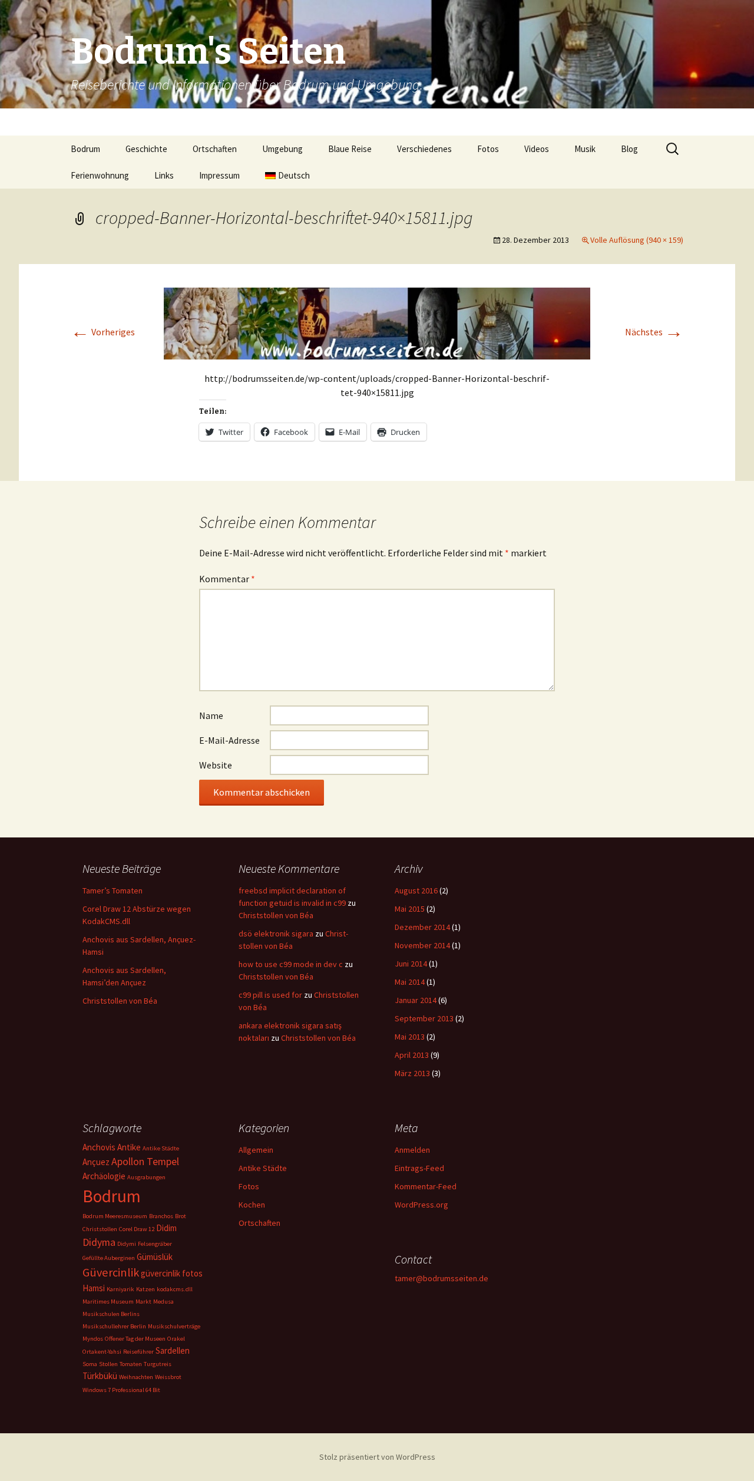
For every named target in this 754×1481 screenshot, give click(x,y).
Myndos (92, 1339)
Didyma (98, 1242)
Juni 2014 (411, 963)
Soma (89, 1364)
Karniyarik (120, 1289)
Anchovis (98, 1147)
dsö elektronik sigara (276, 933)
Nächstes (654, 332)
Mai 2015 (410, 908)
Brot (180, 1216)
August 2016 (416, 890)
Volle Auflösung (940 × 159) (636, 240)
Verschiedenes (424, 148)
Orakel (176, 1339)
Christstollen (99, 1229)
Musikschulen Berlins (111, 1314)
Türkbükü (99, 1375)
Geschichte (146, 148)
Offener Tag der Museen (135, 1339)
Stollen (108, 1364)
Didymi (126, 1244)
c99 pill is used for (270, 994)
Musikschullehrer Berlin (114, 1326)
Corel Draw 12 (136, 1229)
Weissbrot (168, 1377)
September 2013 (424, 1018)
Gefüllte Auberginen (108, 1258)
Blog (629, 148)
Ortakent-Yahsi (101, 1351)
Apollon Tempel (145, 1161)
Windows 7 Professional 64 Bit (121, 1390)
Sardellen (173, 1350)
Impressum (219, 175)
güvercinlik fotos (172, 1273)
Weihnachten (136, 1377)
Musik (585, 148)
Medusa (163, 1301)
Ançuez (96, 1161)
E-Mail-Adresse (229, 740)
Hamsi (93, 1288)
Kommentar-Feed (426, 1186)
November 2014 (422, 945)
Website (215, 765)
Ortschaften (215, 148)
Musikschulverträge (174, 1326)
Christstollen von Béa (119, 1000)
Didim (166, 1227)
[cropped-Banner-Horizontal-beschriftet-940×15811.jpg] (377, 322)
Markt (143, 1301)
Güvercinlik (110, 1272)
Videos (536, 148)
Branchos (161, 1216)
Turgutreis (157, 1364)
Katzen (145, 1289)
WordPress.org (421, 1204)
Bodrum (85, 148)
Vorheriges (103, 332)
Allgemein (256, 1149)
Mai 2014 (410, 982)
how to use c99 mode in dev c (291, 964)
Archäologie (103, 1176)
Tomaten (131, 1364)
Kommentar (227, 579)
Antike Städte (161, 1148)
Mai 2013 (410, 1036)
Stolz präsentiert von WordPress (377, 1457)
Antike (129, 1147)
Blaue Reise (350, 148)
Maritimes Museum (108, 1301)
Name (211, 715)
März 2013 (412, 1073)
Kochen (252, 1204)
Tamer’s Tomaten (113, 890)
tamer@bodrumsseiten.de (441, 1278)
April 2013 (412, 1055)
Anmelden (412, 1149)
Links (164, 175)
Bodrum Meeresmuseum (114, 1216)
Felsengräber (155, 1244)
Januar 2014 (415, 1000)
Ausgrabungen (146, 1177)
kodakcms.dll (175, 1289)
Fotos (488, 148)
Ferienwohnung (100, 175)
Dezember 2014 (422, 927)
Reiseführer (138, 1351)
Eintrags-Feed (419, 1168)
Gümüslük (155, 1256)
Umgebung (282, 148)
